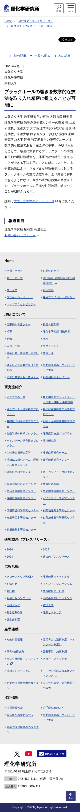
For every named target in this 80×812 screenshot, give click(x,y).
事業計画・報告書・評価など (23, 356)
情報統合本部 (51, 484)
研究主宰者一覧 (16, 397)
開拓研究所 (49, 440)
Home (8, 21)
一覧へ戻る (42, 56)
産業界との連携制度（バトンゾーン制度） (59, 642)
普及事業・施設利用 (55, 651)
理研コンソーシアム (19, 670)
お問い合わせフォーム (20, 235)
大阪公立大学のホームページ (34, 201)
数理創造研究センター (56, 459)
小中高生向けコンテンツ (57, 598)
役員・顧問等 (51, 324)
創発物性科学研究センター (59, 510)
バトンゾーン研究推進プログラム (23, 443)
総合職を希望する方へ (20, 715)
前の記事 (20, 56)
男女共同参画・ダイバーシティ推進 (59, 368)
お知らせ (12, 583)
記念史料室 (13, 619)
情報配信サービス (53, 591)
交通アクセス (15, 270)
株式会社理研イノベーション (23, 661)
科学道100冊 (14, 612)
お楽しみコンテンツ (19, 598)
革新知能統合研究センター (23, 484)
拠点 (45, 338)
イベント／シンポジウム (57, 583)
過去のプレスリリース (56, 556)
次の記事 (64, 56)
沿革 (9, 331)
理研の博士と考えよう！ (57, 576)
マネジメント (51, 346)
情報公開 (48, 353)
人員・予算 (13, 346)
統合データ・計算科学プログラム (23, 412)
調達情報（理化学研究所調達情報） (59, 281)
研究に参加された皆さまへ (23, 377)
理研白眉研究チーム (55, 452)
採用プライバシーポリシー (59, 297)
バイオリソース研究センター (59, 501)
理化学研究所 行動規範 (56, 331)
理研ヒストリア (52, 612)
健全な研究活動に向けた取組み (23, 368)
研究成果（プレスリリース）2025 (31, 26)
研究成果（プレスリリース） (35, 21)
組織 (9, 338)
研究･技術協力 (15, 651)
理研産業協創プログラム (57, 433)
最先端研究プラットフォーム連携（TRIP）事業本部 (59, 400)
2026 (10, 549)
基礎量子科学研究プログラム (23, 424)
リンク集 (12, 290)
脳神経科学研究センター (21, 498)
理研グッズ (13, 605)
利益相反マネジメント (56, 377)
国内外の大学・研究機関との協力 (59, 685)
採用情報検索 (15, 707)
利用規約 (48, 290)
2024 (10, 556)
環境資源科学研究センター (23, 510)
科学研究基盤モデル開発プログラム (59, 412)
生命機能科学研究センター (59, 491)
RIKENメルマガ (54, 753)
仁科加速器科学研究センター (59, 520)
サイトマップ (15, 278)
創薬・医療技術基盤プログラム (59, 424)
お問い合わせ (51, 270)
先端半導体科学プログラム (23, 433)
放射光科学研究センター (21, 529)
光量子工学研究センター (21, 517)
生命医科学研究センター (21, 491)
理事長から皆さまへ (19, 324)
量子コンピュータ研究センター (59, 474)
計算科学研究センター (20, 472)
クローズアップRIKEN (20, 576)
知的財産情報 (15, 639)
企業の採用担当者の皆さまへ (23, 685)
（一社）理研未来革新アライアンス (59, 673)
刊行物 (11, 591)
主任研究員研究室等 (19, 452)
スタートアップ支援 (55, 658)
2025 (46, 549)
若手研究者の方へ (53, 707)
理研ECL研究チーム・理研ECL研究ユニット (23, 462)
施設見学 (48, 605)
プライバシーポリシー (20, 297)
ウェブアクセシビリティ (21, 304)
